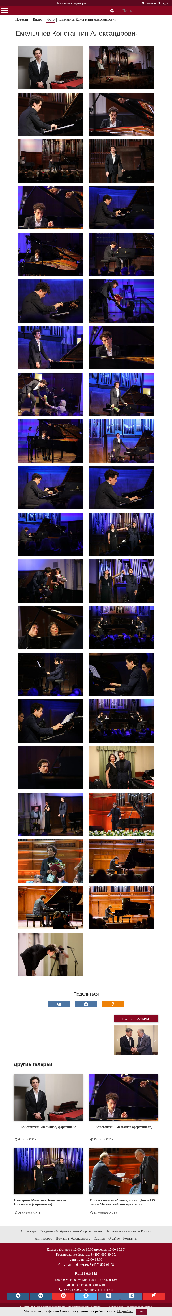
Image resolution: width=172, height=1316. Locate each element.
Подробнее (125, 1311)
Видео (37, 19)
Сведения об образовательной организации (71, 1231)
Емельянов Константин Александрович (87, 19)
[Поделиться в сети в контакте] (59, 1004)
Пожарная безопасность (73, 1238)
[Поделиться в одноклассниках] (113, 1004)
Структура (28, 1231)
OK (141, 1311)
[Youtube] (63, 1296)
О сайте (114, 1238)
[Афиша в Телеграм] (154, 1296)
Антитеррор (43, 1238)
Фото (51, 19)
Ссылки (99, 1238)
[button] (117, 1040)
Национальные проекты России (128, 1231)
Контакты (130, 1238)
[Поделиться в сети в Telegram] (86, 1004)
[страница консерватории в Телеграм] (18, 1296)
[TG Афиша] (41, 1296)
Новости (21, 19)
